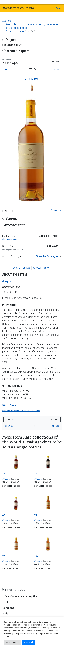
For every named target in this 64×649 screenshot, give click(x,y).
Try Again (56, 8)
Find (5, 602)
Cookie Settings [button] (12, 642)
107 (36, 555)
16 (3, 473)
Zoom (33, 79)
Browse (55, 61)
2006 (4, 405)
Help (5, 614)
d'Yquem (8, 281)
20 (35, 473)
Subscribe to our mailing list (19, 597)
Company (8, 608)
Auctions (6, 20)
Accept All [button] (28, 642)
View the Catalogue (47, 256)
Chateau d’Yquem (15, 31)
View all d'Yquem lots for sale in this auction (21, 411)
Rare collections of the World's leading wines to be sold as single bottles (32, 26)
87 (3, 555)
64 (35, 514)
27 (3, 514)
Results (54, 419)
